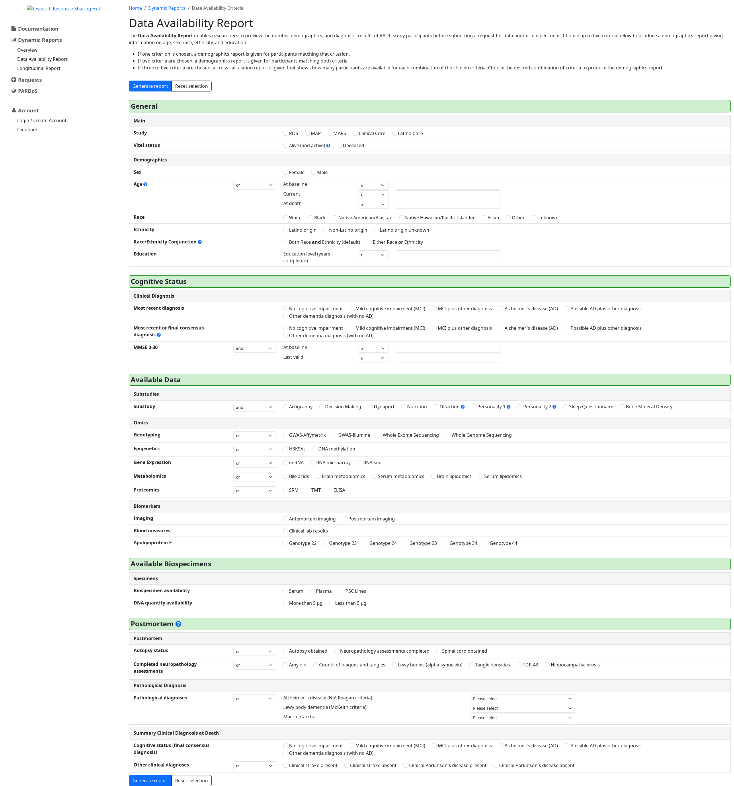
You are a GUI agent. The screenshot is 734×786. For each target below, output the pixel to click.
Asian (492, 217)
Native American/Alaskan (365, 217)
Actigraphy (300, 406)
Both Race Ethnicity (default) (324, 242)
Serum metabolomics (400, 476)
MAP (315, 133)
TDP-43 (530, 665)
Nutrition (416, 406)
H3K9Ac (297, 449)
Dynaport (384, 406)
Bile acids (298, 476)
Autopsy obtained (307, 651)
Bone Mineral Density (648, 406)
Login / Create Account (42, 120)
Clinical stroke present (312, 765)
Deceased (353, 145)
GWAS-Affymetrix (307, 435)
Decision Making (342, 406)
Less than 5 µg (350, 603)
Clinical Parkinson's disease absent (536, 765)
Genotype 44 (503, 543)
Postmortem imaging (371, 519)
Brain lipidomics (454, 476)
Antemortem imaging (312, 519)
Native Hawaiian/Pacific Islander (439, 217)
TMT (315, 490)
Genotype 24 (382, 543)
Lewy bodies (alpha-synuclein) (429, 665)
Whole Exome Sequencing (410, 435)
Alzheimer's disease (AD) (530, 308)
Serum (295, 591)
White (295, 217)
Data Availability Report (42, 59)
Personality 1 (491, 406)
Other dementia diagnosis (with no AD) (331, 316)
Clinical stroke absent (373, 765)
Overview (27, 50)
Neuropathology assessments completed (384, 651)
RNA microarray (333, 462)
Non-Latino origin (347, 230)
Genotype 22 (302, 543)
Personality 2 (537, 406)
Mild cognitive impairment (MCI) (389, 308)
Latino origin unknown (404, 230)
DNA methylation (336, 449)
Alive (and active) (307, 145)
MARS (339, 133)
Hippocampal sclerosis (575, 665)
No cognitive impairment (315, 308)
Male (322, 172)
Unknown (547, 217)
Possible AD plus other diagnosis (605, 308)
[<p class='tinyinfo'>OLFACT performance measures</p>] (463, 406)
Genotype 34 (462, 543)
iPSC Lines (354, 591)
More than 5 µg (305, 603)
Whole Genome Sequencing (481, 435)
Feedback (27, 129)
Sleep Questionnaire (590, 406)
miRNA (296, 462)
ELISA (338, 490)
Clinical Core (371, 133)
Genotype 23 (342, 543)
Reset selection (191, 86)
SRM (293, 490)
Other (518, 217)
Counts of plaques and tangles (351, 665)
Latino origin (302, 230)
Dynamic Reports (167, 8)
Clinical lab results (308, 531)
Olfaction (449, 406)
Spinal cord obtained (464, 651)
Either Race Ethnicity (397, 242)
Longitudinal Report (38, 68)
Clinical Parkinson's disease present (447, 765)
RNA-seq (372, 462)
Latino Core (410, 133)
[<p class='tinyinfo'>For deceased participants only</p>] (178, 623)
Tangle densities (492, 665)
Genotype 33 (422, 543)
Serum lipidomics (502, 476)
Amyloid (297, 665)
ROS (293, 133)
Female (296, 172)
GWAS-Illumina (353, 435)
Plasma (323, 591)
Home (135, 8)
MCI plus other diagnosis (464, 308)
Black (319, 217)
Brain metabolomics (343, 476)
